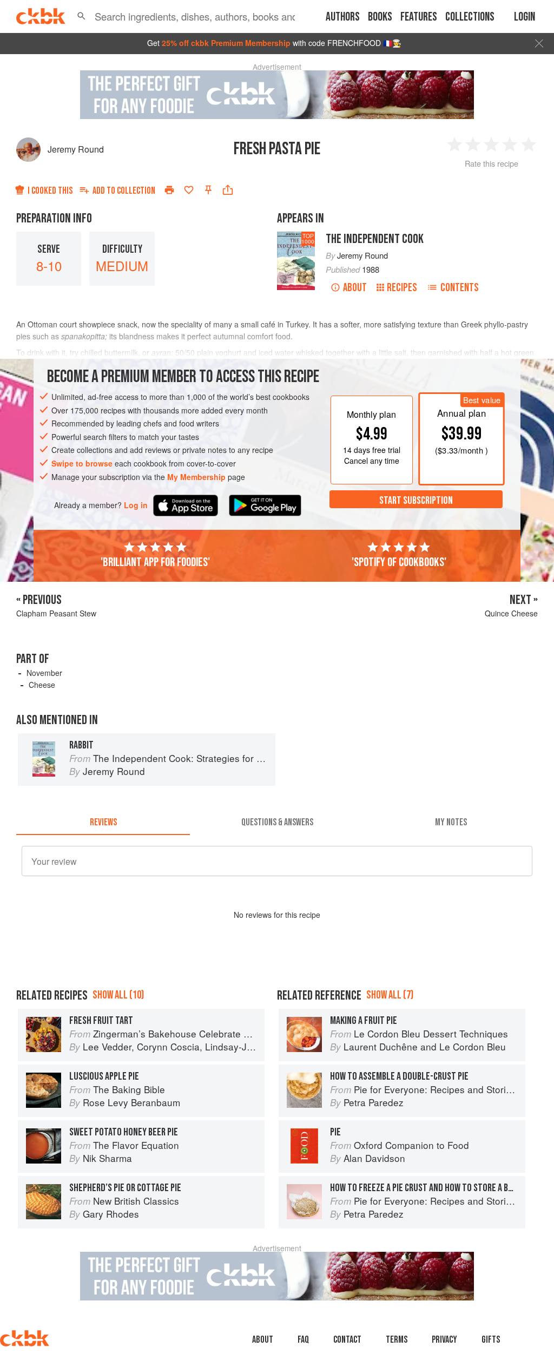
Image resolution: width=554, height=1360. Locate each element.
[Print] (169, 190)
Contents (459, 287)
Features (418, 17)
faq (303, 1339)
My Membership (196, 476)
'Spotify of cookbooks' (399, 562)
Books (380, 17)
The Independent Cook (375, 239)
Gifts (491, 1339)
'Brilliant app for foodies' (155, 562)
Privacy (444, 1339)
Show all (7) (389, 995)
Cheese (42, 684)
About (355, 287)
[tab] (103, 822)
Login (524, 17)
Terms (396, 1339)
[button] (81, 16)
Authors (343, 17)
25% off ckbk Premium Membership (226, 42)
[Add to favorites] (189, 190)
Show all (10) (118, 995)
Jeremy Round (76, 149)
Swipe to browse (82, 463)
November (44, 672)
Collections (469, 17)
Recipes (402, 287)
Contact (347, 1339)
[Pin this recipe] (208, 190)
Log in (136, 505)
